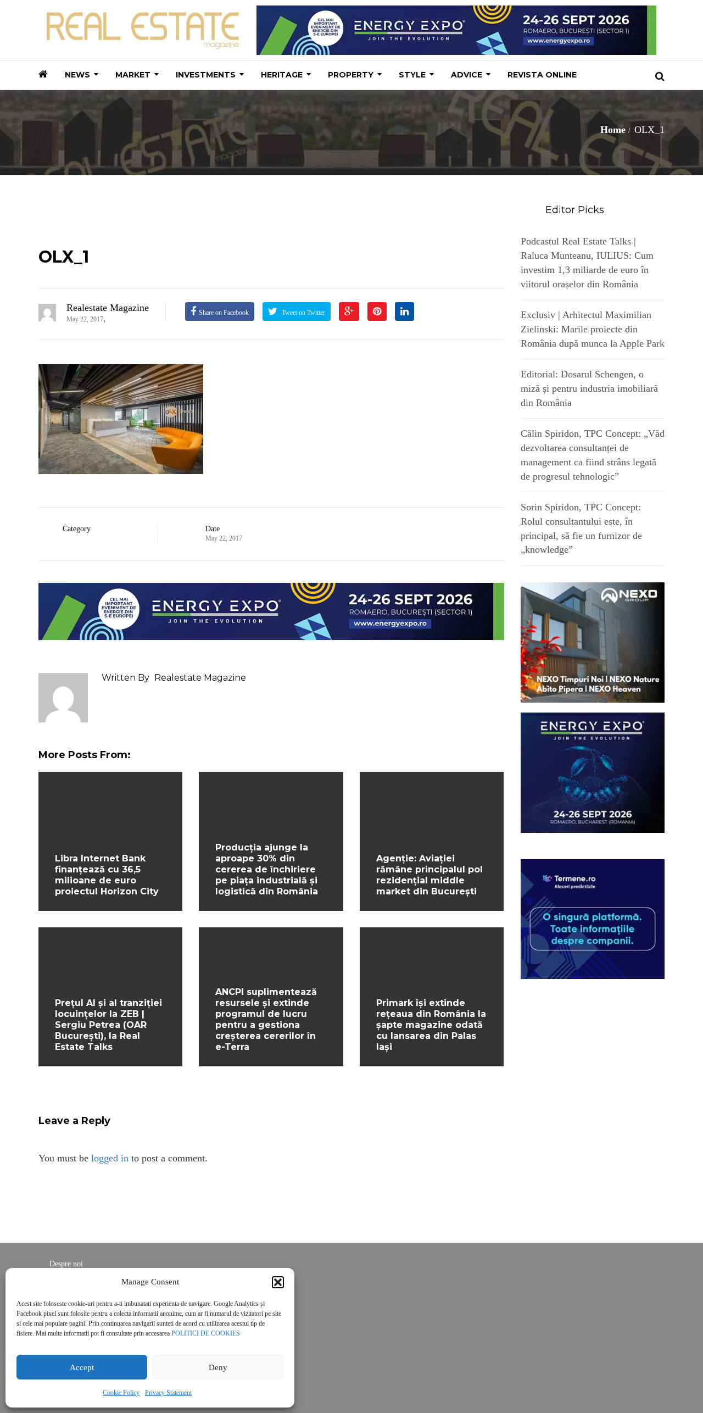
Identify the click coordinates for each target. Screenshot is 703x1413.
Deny (218, 1367)
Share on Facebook (224, 312)
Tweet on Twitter (302, 312)
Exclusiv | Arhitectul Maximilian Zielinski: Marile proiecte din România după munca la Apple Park (593, 328)
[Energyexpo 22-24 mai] (593, 771)
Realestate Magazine (107, 307)
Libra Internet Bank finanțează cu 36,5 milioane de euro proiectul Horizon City (107, 875)
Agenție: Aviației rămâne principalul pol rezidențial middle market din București (429, 875)
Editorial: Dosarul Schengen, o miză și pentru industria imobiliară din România (589, 388)
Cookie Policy (121, 1393)
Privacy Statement (168, 1393)
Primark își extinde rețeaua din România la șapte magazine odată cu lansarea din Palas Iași (431, 1025)
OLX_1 (63, 257)
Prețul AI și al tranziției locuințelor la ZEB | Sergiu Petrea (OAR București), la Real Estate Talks (108, 1025)
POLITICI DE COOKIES (205, 1333)
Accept (82, 1367)
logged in (110, 1158)
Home (613, 129)
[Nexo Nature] (593, 641)
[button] (277, 1282)
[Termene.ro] (593, 918)
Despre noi (66, 1264)
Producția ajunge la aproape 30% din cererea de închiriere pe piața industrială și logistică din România (266, 869)
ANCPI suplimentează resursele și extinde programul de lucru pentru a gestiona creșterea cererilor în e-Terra (266, 1019)
